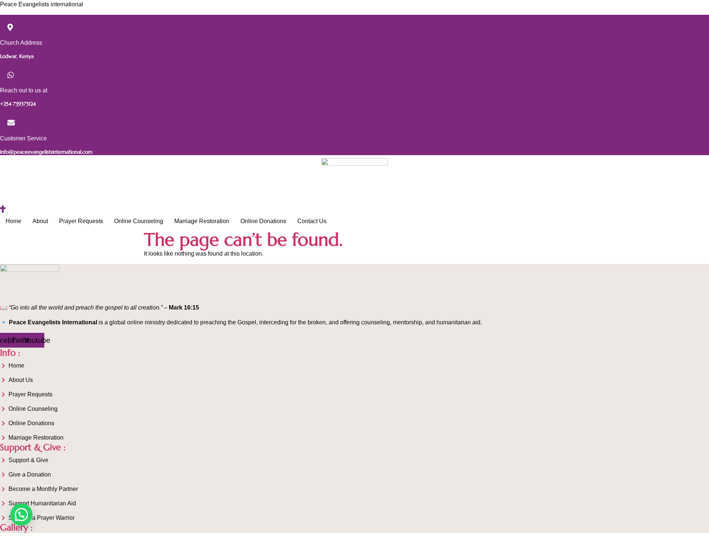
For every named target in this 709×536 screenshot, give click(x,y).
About (40, 221)
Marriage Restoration (201, 221)
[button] (21, 514)
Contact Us (311, 221)
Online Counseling (138, 221)
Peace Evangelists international (41, 4)
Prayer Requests (81, 221)
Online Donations (263, 221)
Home (13, 221)
